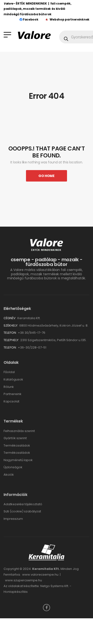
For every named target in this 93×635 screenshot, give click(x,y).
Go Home (46, 175)
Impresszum (13, 518)
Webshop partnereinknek (69, 19)
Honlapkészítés (16, 591)
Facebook (30, 19)
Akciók (9, 474)
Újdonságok (13, 467)
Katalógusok (13, 379)
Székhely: (11, 325)
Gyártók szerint (15, 438)
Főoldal (9, 372)
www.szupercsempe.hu (23, 580)
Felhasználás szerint (19, 431)
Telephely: (11, 340)
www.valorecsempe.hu (40, 574)
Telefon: (10, 332)
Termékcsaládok (17, 445)
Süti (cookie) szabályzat (22, 511)
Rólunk (9, 387)
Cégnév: (10, 318)
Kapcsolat (11, 401)
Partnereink (12, 394)
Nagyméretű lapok (18, 460)
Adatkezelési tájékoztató (23, 504)
